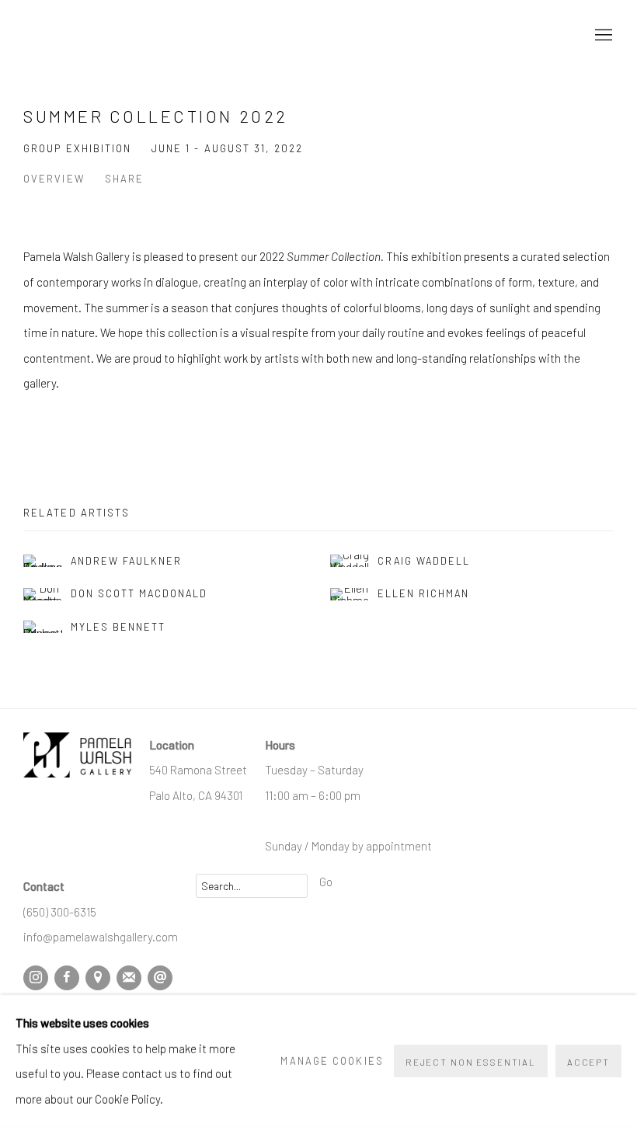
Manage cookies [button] (331, 1061)
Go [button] (325, 882)
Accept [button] (588, 1061)
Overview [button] (54, 178)
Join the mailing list (129, 977)
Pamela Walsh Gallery (178, 36)
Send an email (160, 977)
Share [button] (124, 178)
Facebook (66, 977)
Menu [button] (602, 35)
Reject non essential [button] (471, 1061)
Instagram (35, 977)
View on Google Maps (97, 977)
